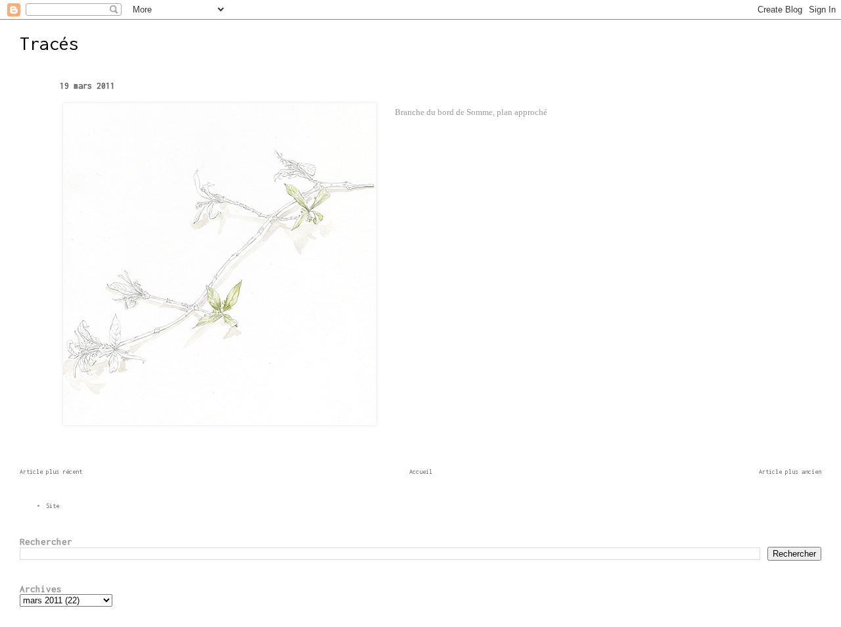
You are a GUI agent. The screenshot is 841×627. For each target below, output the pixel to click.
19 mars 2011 (87, 86)
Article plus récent (51, 471)
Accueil (420, 471)
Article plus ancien (790, 471)
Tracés (49, 43)
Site (52, 505)
